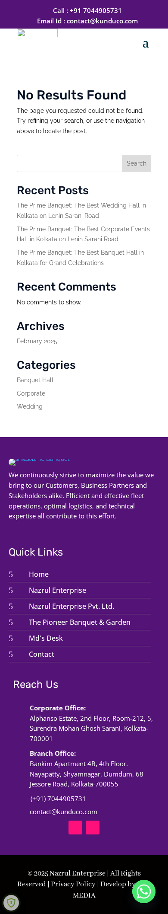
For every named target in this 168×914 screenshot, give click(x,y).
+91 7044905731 (96, 10)
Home (39, 574)
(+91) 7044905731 (58, 798)
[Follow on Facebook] (75, 827)
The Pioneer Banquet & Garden (80, 622)
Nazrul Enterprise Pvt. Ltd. (71, 606)
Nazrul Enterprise (57, 590)
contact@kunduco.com (102, 20)
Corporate (31, 393)
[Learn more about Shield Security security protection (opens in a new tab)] (11, 903)
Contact (41, 654)
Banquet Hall (35, 380)
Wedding (30, 406)
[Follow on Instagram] (93, 827)
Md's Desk (46, 638)
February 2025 (37, 341)
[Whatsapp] (144, 891)
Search (136, 163)
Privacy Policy (73, 884)
